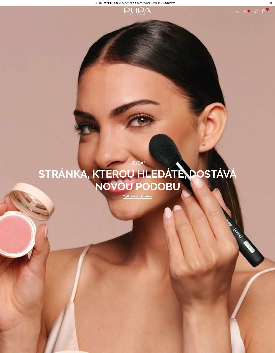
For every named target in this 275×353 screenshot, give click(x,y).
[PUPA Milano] (137, 11)
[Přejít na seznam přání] (255, 11)
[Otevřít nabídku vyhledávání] (237, 11)
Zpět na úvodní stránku (137, 196)
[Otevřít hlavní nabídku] (8, 11)
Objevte (170, 2)
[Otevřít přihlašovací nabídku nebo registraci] (246, 11)
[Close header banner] (271, 3)
